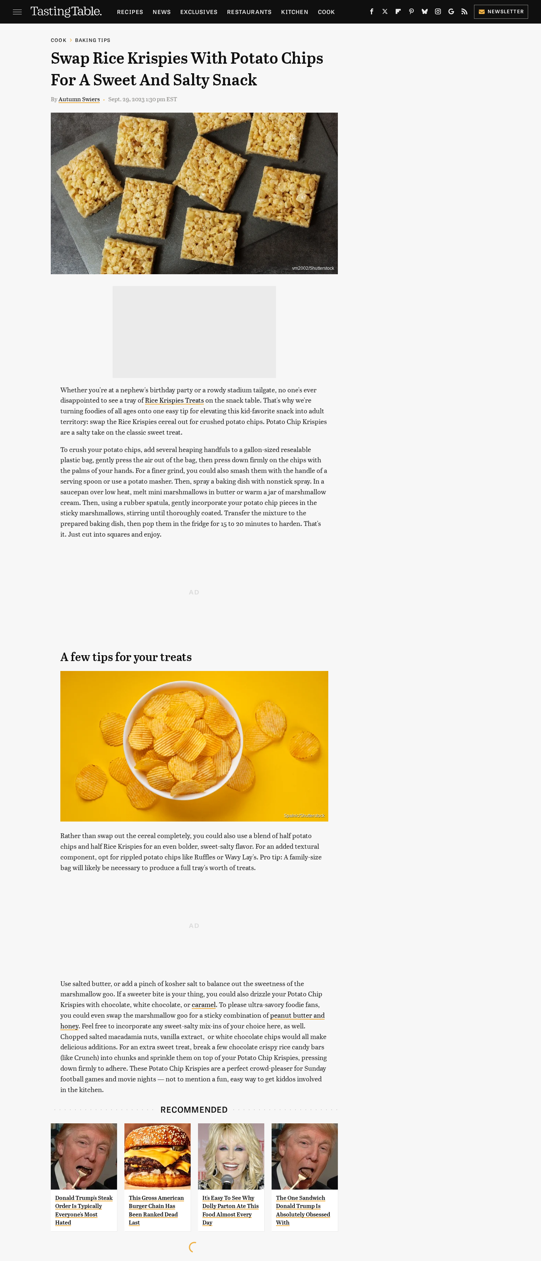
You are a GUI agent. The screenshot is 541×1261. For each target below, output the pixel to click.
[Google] (451, 12)
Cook (326, 11)
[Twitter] (385, 12)
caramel (204, 1004)
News (162, 11)
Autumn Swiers (79, 99)
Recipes (130, 11)
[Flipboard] (398, 12)
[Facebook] (371, 12)
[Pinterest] (411, 12)
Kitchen (294, 11)
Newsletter (506, 11)
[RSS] (464, 12)
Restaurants (249, 11)
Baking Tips (92, 40)
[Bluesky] (424, 12)
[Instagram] (438, 12)
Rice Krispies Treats (174, 400)
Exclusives (199, 11)
